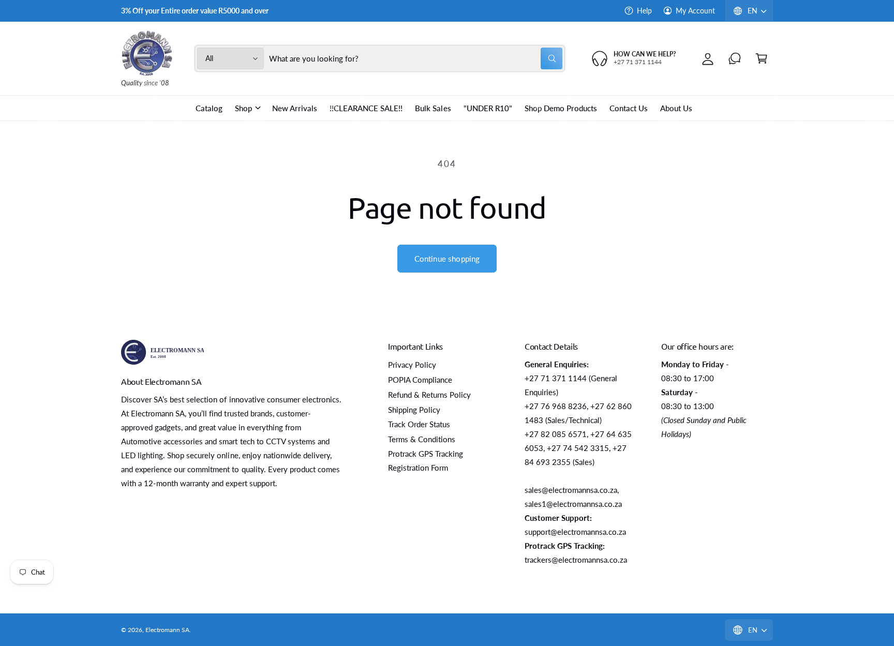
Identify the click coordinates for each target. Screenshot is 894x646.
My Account (695, 10)
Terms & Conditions (421, 439)
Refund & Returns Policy (429, 394)
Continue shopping (447, 258)
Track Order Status (419, 424)
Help (644, 10)
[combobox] (415, 58)
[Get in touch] (734, 58)
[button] (761, 58)
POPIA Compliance (420, 379)
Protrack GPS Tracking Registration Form (425, 460)
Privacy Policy (412, 364)
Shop (243, 108)
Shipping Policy (414, 409)
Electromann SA (167, 629)
